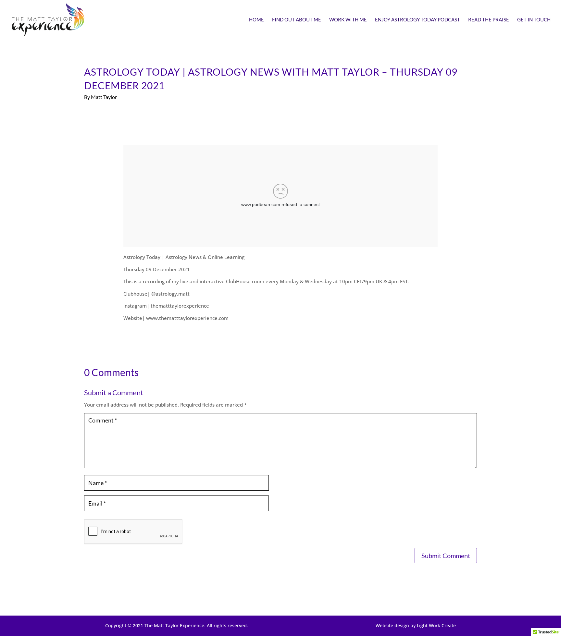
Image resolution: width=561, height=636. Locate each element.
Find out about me (296, 19)
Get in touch (534, 19)
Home (256, 19)
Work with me (348, 19)
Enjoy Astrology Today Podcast (417, 19)
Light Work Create (436, 625)
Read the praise (488, 19)
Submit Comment (445, 555)
